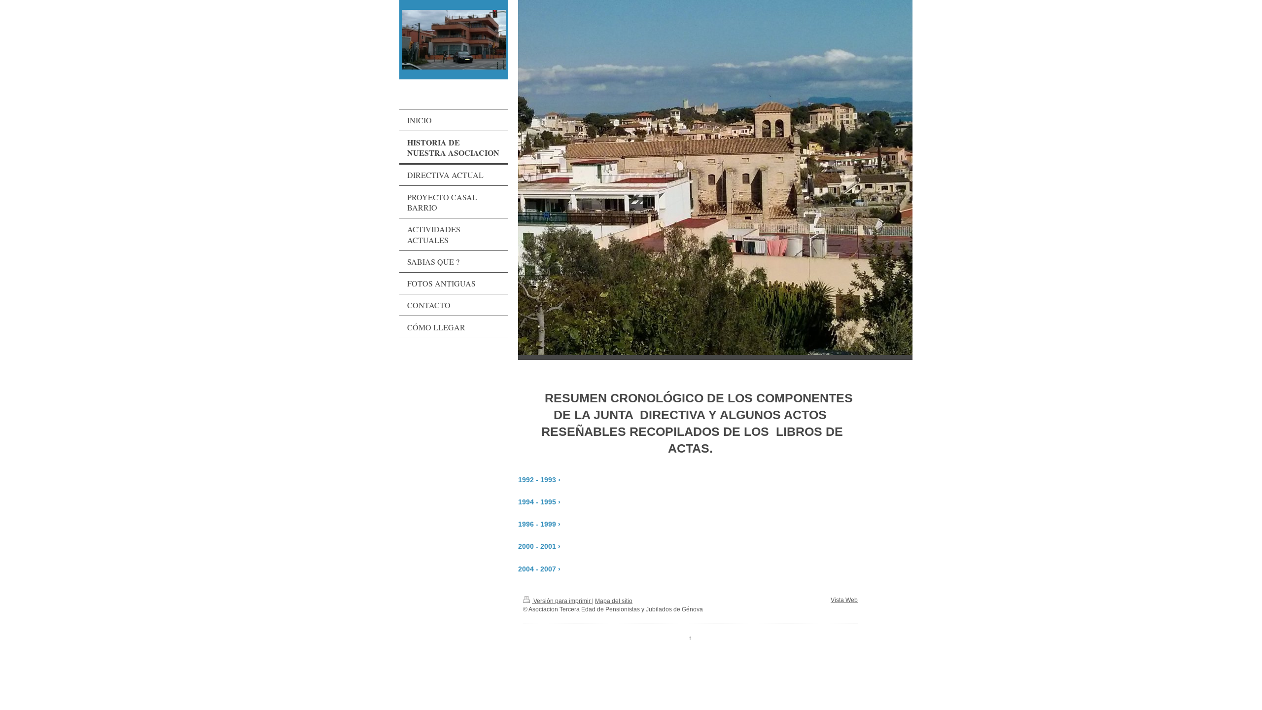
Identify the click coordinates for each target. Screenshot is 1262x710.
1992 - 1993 (537, 480)
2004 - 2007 (537, 569)
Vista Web (844, 600)
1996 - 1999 (537, 524)
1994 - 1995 (537, 502)
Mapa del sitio (613, 601)
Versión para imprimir (562, 601)
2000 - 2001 (537, 546)
